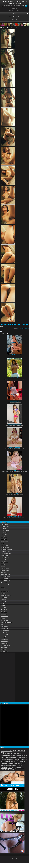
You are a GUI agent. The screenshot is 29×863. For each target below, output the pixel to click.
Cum (10, 755)
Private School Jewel (6, 622)
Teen (10, 768)
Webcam (19, 402)
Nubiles (3, 618)
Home (14, 13)
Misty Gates (4, 611)
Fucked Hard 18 (5, 568)
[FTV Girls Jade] (14, 483)
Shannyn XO (4, 626)
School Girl (18, 448)
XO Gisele (3, 649)
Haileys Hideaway (5, 576)
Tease (25, 355)
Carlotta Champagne (6, 549)
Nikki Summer (4, 616)
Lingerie (16, 355)
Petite (23, 761)
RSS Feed (10, 10)
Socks (22, 448)
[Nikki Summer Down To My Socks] (14, 506)
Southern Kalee (5, 632)
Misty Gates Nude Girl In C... (14, 424)
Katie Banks (4, 597)
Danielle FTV (4, 555)
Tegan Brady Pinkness (14, 470)
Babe (20, 328)
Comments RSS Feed (16, 10)
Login (16, 8)
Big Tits (16, 402)
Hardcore (10, 757)
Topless (19, 768)
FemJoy (3, 563)
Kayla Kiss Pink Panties (14, 447)
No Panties (20, 759)
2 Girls (3, 751)
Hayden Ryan (4, 578)
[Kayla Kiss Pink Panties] (14, 437)
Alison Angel (4, 524)
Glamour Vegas (5, 570)
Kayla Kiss (4, 599)
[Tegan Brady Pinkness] (14, 460)
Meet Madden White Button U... (14, 354)
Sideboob (19, 763)
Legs (13, 355)
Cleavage (18, 471)
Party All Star (4, 620)
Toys (23, 767)
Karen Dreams (4, 588)
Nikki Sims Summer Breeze (14, 377)
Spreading (21, 494)
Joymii (2, 586)
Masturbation (14, 759)
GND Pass (3, 572)
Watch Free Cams (14, 20)
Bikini (7, 753)
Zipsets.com (4, 651)
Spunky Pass (4, 638)
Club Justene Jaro (6, 553)
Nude (23, 328)
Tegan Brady (4, 643)
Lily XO (3, 605)
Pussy (18, 494)
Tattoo (19, 425)
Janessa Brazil (5, 584)
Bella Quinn (4, 538)
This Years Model (5, 645)
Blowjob (19, 753)
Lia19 (2, 603)
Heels (9, 494)
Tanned (22, 355)
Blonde (8, 355)
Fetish (15, 755)
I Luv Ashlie (4, 582)
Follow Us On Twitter (14, 16)
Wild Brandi (4, 647)
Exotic (12, 755)
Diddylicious (4, 561)
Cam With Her (4, 545)
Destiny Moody (5, 557)
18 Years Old (6, 471)
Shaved (14, 763)
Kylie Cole (3, 601)
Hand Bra (22, 471)
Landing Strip (24, 757)
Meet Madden (4, 609)
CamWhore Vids (5, 547)
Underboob (4, 769)
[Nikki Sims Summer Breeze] (14, 367)
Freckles (19, 755)
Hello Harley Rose (5, 580)
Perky (26, 328)
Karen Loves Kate (5, 591)
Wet (13, 769)
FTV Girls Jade (14, 493)
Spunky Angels (5, 636)
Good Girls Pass (5, 574)
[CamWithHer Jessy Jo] (14, 390)
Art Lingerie (4, 532)
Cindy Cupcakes (5, 551)
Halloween (24, 755)
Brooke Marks (4, 541)
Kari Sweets (4, 593)
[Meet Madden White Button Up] (14, 344)
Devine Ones (4, 559)
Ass (17, 328)
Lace (11, 355)
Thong (14, 767)
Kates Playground (6, 595)
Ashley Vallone (5, 534)
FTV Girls (3, 566)
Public (3, 763)
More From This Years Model (14, 324)
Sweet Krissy (4, 641)
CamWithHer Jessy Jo (14, 401)
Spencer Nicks (5, 634)
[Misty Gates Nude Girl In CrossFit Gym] (14, 414)
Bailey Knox (4, 536)
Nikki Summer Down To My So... (14, 516)
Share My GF (4, 628)
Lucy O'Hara (4, 607)
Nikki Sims (3, 613)
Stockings (9, 765)
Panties (14, 448)
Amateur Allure (5, 530)
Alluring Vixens (5, 526)
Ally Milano (4, 528)
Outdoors (5, 761)
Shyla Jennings (5, 630)
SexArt (2, 624)
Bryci (2, 543)
